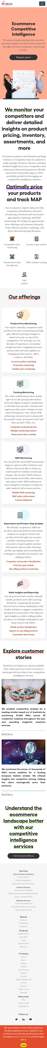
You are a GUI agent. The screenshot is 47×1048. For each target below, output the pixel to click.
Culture (23, 963)
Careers (23, 966)
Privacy (23, 983)
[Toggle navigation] (42, 3)
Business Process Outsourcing (24, 907)
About (23, 957)
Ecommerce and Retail (23, 890)
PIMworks (23, 947)
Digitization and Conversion (23, 883)
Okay (23, 1045)
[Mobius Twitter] (16, 1019)
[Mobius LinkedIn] (23, 1019)
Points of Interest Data (23, 897)
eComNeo (23, 937)
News (23, 960)
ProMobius (23, 926)
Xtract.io (23, 920)
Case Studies (23, 1003)
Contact (23, 976)
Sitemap (23, 992)
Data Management (23, 880)
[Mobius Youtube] (30, 1019)
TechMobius (23, 923)
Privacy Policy (24, 1036)
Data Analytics (23, 877)
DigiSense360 (23, 934)
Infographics (24, 1006)
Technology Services (23, 910)
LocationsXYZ (23, 943)
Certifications (23, 970)
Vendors (23, 973)
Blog (23, 1000)
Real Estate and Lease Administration (23, 893)
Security (23, 986)
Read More (7, 734)
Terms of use (23, 989)
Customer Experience (23, 903)
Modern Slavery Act (23, 979)
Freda (23, 940)
